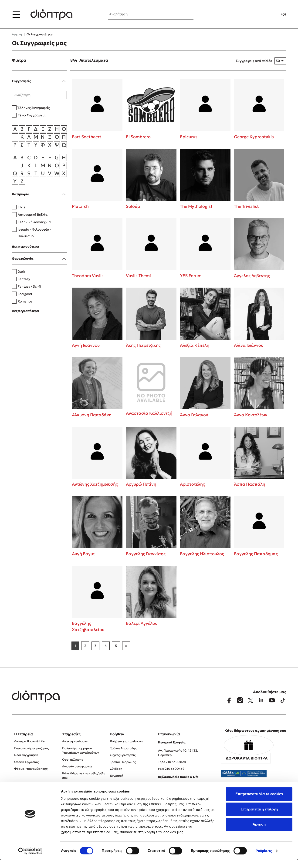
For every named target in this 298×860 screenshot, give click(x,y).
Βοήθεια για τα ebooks (126, 741)
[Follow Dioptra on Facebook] (229, 700)
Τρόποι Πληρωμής (123, 762)
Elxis (21, 207)
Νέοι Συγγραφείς (26, 755)
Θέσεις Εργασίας (26, 762)
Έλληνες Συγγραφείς (34, 108)
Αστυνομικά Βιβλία (32, 214)
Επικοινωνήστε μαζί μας (31, 748)
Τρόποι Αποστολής (123, 748)
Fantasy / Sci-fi (29, 286)
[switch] (132, 850)
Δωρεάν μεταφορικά (77, 766)
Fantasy (24, 279)
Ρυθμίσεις (264, 851)
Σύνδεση (116, 769)
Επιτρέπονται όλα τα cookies (259, 794)
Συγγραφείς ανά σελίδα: (254, 61)
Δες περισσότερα (25, 246)
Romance (25, 301)
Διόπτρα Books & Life (29, 741)
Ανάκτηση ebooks (75, 741)
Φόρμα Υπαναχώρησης (30, 769)
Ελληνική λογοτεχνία (34, 222)
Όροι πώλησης (72, 760)
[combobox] (280, 60)
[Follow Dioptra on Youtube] (271, 700)
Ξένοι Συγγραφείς (31, 115)
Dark (21, 271)
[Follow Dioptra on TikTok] (282, 700)
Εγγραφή (116, 776)
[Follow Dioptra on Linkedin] (261, 700)
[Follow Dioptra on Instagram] (239, 700)
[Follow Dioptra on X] (250, 700)
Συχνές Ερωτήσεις (122, 755)
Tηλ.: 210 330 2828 (172, 762)
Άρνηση (259, 824)
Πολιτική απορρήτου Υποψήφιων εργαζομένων (80, 750)
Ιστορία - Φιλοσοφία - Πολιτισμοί (34, 232)
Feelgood (25, 294)
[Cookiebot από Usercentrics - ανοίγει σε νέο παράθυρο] (30, 850)
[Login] (274, 14)
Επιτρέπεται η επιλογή (259, 809)
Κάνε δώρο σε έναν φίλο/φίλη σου (83, 775)
